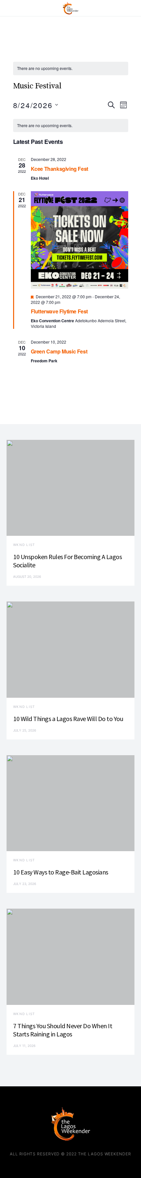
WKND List (24, 545)
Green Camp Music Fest (59, 351)
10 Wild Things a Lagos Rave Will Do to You (68, 718)
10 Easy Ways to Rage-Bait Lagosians (60, 872)
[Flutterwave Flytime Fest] (79, 240)
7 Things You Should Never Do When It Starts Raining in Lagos (62, 1030)
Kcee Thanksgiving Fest (59, 168)
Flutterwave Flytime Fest (59, 311)
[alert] (70, 68)
